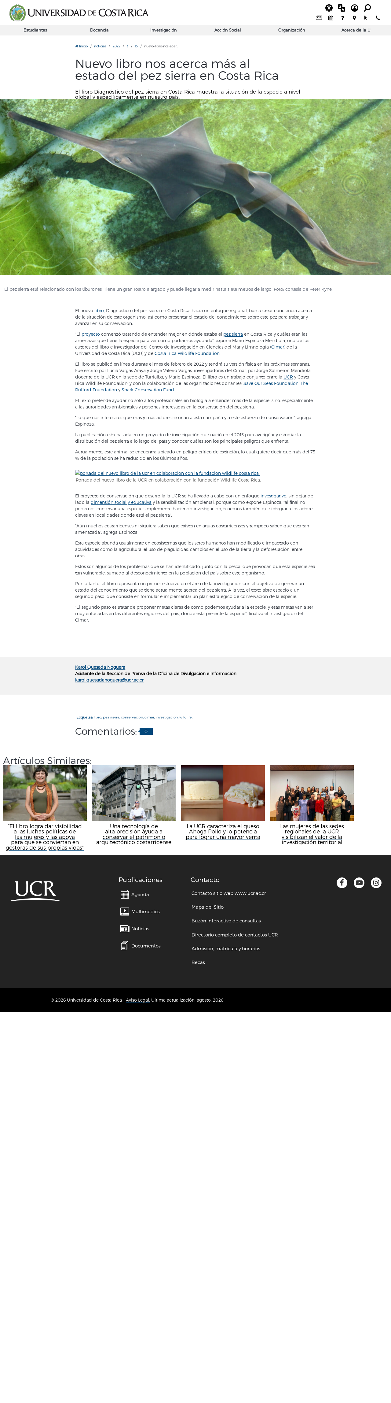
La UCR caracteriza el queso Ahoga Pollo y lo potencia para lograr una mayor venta (223, 831)
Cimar (277, 346)
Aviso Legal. (138, 999)
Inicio (83, 46)
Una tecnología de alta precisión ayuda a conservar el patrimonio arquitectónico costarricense (133, 834)
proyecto (91, 334)
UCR (288, 376)
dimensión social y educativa (121, 502)
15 (136, 46)
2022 (116, 46)
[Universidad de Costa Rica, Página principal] (78, 12)
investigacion (167, 717)
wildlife (185, 717)
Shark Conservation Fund (148, 389)
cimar (149, 717)
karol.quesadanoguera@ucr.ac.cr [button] (109, 679)
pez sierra (233, 334)
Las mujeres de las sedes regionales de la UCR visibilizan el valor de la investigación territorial (312, 834)
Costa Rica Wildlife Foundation (187, 353)
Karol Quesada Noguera (100, 667)
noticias (100, 46)
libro (99, 310)
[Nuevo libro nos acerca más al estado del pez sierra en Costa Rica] (195, 187)
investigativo (274, 495)
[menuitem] (319, 18)
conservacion (132, 717)
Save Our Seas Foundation (270, 383)
